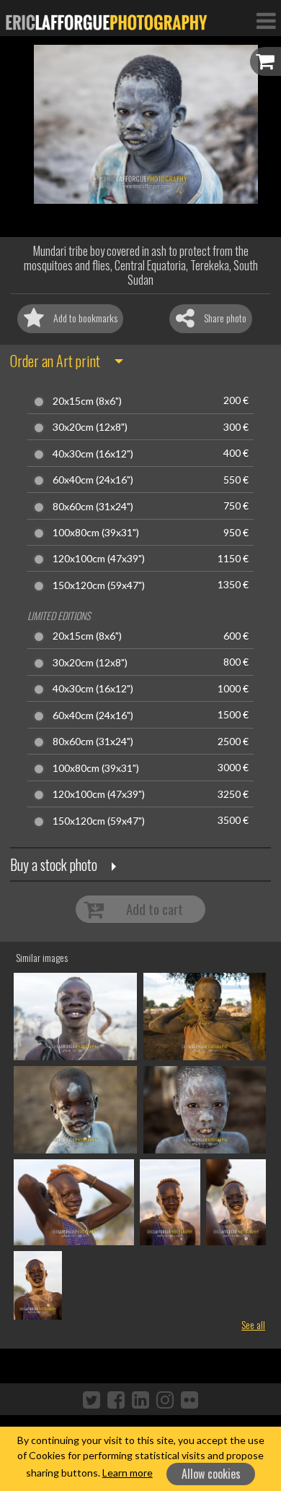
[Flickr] (189, 1399)
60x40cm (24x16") (93, 480)
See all (253, 1324)
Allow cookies (211, 1473)
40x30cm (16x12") (93, 454)
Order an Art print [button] (55, 360)
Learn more (127, 1472)
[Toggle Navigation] (266, 20)
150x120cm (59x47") (99, 585)
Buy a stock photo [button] (53, 864)
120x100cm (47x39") (99, 558)
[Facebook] (116, 1399)
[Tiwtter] (91, 1399)
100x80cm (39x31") (96, 532)
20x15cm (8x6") (87, 401)
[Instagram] (165, 1399)
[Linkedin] (140, 1399)
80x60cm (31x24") (93, 506)
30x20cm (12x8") (90, 427)
